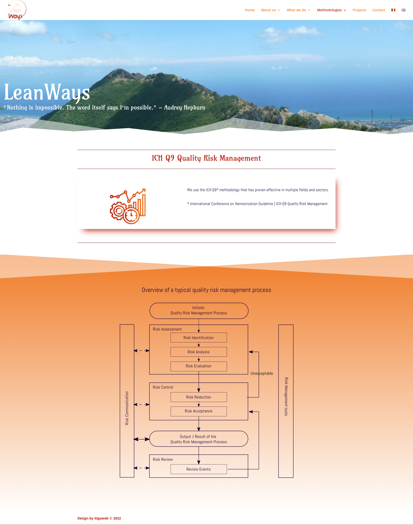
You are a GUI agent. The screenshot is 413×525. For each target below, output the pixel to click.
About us (268, 10)
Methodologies (329, 10)
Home (250, 10)
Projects (359, 10)
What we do (296, 10)
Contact (378, 10)
